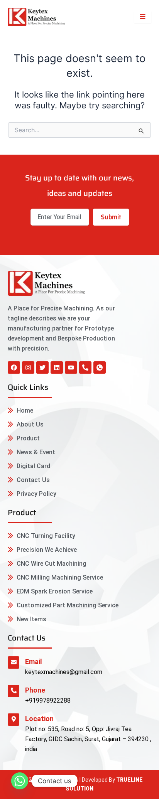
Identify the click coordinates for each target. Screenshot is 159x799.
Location (39, 719)
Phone (35, 690)
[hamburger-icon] (142, 17)
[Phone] (13, 691)
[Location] (13, 719)
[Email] (13, 662)
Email (33, 661)
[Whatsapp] (19, 780)
